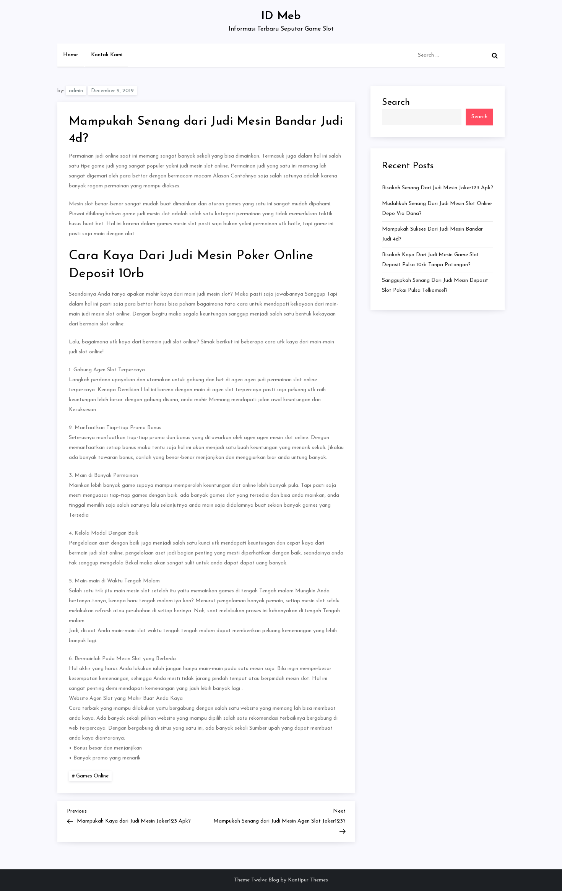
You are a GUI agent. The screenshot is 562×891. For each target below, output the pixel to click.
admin (76, 91)
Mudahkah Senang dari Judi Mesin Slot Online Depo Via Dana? (437, 208)
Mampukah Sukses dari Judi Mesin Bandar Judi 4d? (432, 234)
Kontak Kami (106, 55)
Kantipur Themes (308, 880)
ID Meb (281, 16)
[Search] (495, 55)
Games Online (92, 776)
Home (70, 55)
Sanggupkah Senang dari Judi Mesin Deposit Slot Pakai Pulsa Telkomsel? (435, 285)
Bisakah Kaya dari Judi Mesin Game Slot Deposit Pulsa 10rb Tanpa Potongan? (430, 260)
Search (396, 102)
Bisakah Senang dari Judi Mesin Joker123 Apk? (437, 188)
